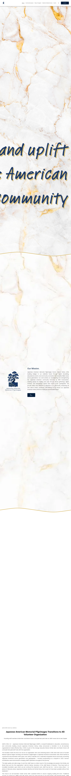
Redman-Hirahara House (47, 3)
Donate (64, 3)
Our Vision (31, 395)
